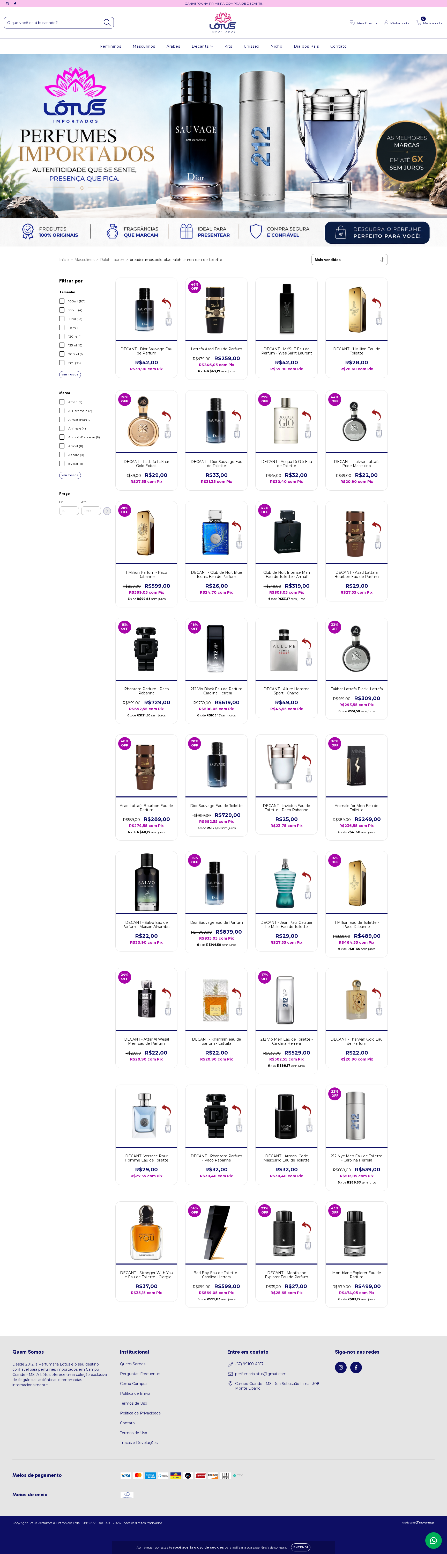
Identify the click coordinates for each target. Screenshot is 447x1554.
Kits (228, 46)
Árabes (173, 46)
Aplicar (107, 511)
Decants (201, 46)
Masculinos (144, 46)
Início (64, 259)
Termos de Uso (133, 1403)
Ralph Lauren (112, 259)
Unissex (251, 46)
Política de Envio (135, 1393)
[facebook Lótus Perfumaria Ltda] (15, 3)
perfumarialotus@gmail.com (261, 1373)
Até (83, 502)
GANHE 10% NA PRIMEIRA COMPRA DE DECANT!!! (224, 3)
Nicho (276, 46)
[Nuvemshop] (418, 1523)
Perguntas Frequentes (140, 1373)
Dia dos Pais (306, 46)
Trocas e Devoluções (139, 1442)
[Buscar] (107, 23)
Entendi (300, 1547)
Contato (338, 46)
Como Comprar (134, 1383)
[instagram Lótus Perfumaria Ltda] (8, 3)
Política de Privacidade (140, 1413)
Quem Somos (132, 1364)
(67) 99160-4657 (249, 1364)
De (61, 502)
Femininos (110, 46)
